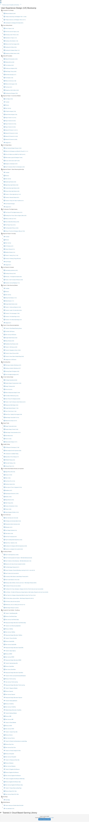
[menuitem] (1, 3)
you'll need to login (50, 817)
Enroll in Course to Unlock (44, 819)
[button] (1, 1)
